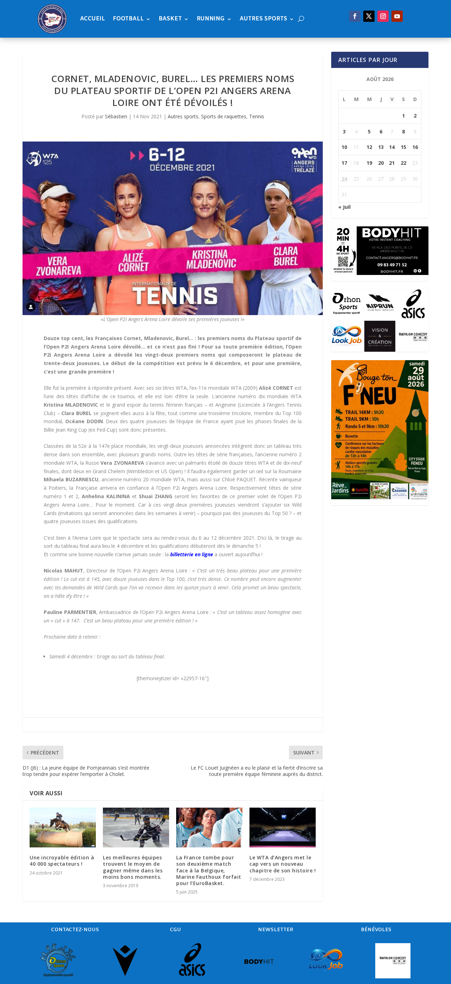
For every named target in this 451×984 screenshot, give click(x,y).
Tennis (256, 116)
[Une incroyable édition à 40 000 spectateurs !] (63, 827)
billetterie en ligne (191, 554)
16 (415, 147)
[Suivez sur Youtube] (397, 16)
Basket (170, 19)
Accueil (92, 19)
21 (392, 162)
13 (381, 147)
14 (392, 147)
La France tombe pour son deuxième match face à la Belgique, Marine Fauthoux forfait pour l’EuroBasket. (208, 870)
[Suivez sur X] (369, 16)
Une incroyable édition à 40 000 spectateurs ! (62, 860)
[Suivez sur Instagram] (383, 16)
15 (403, 147)
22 (403, 162)
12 (369, 147)
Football (128, 19)
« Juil (344, 206)
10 (344, 147)
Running (211, 19)
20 (381, 162)
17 (344, 162)
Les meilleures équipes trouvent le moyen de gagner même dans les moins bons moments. (132, 867)
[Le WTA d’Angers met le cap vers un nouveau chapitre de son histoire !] (282, 827)
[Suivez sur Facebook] (354, 16)
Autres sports (263, 19)
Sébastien (116, 116)
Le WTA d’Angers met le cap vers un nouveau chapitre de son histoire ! (282, 863)
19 (369, 162)
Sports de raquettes (223, 116)
